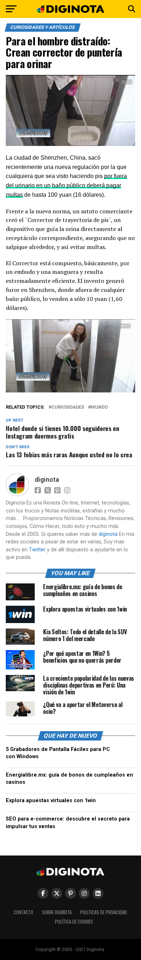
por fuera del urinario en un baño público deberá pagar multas (66, 185)
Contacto (23, 912)
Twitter (37, 550)
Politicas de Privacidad (103, 912)
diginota (47, 479)
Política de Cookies (74, 921)
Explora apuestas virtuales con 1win (51, 800)
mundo (99, 407)
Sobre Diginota (57, 912)
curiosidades (67, 407)
